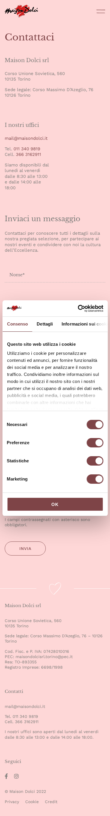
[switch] (95, 443)
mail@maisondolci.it (26, 138)
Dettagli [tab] (45, 323)
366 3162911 (27, 154)
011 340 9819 (26, 148)
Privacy (12, 801)
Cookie (32, 801)
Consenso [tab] (17, 323)
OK (55, 504)
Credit (51, 801)
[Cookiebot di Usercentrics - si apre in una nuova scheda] (78, 308)
